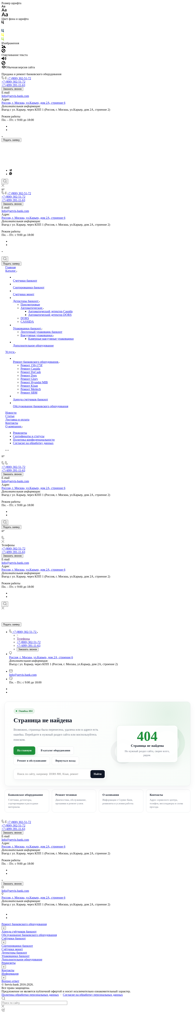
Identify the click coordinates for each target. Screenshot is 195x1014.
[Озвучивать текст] (4, 59)
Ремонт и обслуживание (31, 760)
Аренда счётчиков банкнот (19, 931)
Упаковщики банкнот (16, 956)
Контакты (8, 970)
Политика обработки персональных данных (30, 994)
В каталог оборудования (55, 750)
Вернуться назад (65, 760)
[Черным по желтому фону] (3, 35)
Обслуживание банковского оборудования (29, 935)
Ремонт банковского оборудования (24, 924)
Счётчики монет (12, 949)
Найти (97, 774)
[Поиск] (5, 181)
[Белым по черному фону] (3, 27)
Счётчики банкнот (14, 938)
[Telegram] (10, 170)
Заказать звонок (12, 88)
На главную (24, 750)
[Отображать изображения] (4, 47)
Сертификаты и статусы (28, 436)
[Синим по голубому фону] (3, 31)
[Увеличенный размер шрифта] (5, 15)
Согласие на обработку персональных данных (93, 994)
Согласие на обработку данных (33, 443)
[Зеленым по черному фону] (3, 39)
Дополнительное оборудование (22, 959)
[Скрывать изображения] (3, 51)
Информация (10, 973)
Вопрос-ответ (10, 981)
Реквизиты (20, 432)
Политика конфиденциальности (34, 439)
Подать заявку (11, 140)
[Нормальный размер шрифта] (4, 10)
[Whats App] (10, 174)
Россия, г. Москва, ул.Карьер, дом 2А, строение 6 (33, 102)
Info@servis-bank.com (15, 96)
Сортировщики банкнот (17, 945)
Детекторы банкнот (14, 952)
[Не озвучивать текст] (3, 63)
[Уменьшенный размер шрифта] (3, 6)
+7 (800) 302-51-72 (19, 78)
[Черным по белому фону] (3, 23)
